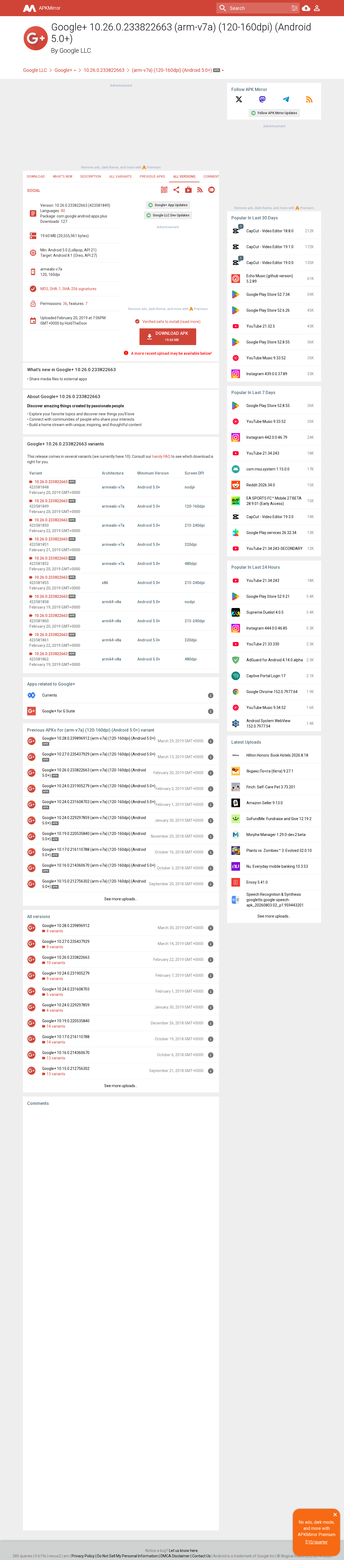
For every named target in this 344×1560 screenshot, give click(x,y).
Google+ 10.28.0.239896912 (65, 925)
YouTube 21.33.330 (262, 644)
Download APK (172, 336)
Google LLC (75, 50)
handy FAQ (161, 456)
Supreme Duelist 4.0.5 (265, 612)
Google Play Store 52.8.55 (268, 342)
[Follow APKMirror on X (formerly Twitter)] (239, 101)
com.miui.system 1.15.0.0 (267, 469)
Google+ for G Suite (58, 711)
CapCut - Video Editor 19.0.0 (269, 263)
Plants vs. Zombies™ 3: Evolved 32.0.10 (279, 850)
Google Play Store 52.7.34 (268, 294)
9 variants (54, 947)
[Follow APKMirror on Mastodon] (262, 101)
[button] (164, 190)
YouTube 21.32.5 (260, 326)
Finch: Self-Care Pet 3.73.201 (270, 787)
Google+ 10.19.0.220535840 (65, 1021)
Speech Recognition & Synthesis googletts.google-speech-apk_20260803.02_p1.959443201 (275, 899)
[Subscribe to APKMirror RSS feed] (309, 101)
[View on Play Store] (188, 190)
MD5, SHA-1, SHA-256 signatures (68, 289)
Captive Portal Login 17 (265, 676)
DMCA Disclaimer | (176, 1556)
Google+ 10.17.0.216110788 (65, 1037)
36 (65, 303)
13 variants (55, 1058)
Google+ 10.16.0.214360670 (65, 1052)
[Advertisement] (121, 126)
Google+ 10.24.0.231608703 (65, 989)
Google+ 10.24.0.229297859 (65, 1005)
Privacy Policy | (84, 1556)
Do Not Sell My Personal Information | (128, 1556)
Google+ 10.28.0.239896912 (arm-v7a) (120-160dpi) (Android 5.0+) (98, 738)
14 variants (55, 1026)
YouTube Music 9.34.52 (266, 707)
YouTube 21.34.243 (262, 453)
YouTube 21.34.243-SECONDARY (274, 548)
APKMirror (49, 8)
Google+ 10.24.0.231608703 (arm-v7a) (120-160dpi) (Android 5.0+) (98, 802)
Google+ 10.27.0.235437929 (65, 941)
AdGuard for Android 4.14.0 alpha (274, 660)
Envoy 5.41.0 (257, 882)
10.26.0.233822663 (104, 70)
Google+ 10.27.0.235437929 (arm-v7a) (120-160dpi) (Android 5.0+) (98, 754)
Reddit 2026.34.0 (260, 485)
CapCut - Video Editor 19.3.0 (269, 517)
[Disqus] (121, 1318)
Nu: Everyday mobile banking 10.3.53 (277, 866)
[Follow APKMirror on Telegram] (286, 101)
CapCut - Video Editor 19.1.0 (269, 247)
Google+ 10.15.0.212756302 (65, 1068)
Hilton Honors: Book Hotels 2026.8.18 (277, 755)
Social (33, 190)
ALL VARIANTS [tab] (120, 176)
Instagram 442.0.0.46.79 (266, 437)
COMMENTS (212, 176)
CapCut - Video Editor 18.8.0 (269, 231)
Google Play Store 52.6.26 (268, 310)
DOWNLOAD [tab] (36, 176)
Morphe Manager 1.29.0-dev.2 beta (276, 834)
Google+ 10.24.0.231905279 (65, 973)
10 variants (55, 963)
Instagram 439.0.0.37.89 (266, 374)
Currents (49, 695)
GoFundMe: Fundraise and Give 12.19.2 (278, 819)
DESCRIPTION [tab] (90, 176)
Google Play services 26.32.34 (271, 532)
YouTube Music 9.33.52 (266, 358)
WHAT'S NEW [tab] (62, 176)
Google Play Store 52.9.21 (268, 596)
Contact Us (201, 1556)
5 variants (54, 994)
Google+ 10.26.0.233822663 (65, 957)
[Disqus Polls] (121, 1178)
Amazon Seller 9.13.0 (264, 803)
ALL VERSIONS (184, 176)
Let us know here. (184, 1550)
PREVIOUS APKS (152, 176)
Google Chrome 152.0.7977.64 (272, 692)
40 (63, 211)
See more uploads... (121, 899)
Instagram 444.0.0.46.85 (266, 628)
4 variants (54, 931)
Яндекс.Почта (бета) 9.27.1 (269, 771)
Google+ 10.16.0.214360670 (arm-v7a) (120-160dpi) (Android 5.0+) (98, 865)
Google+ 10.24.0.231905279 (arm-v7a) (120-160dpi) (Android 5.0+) (98, 786)
